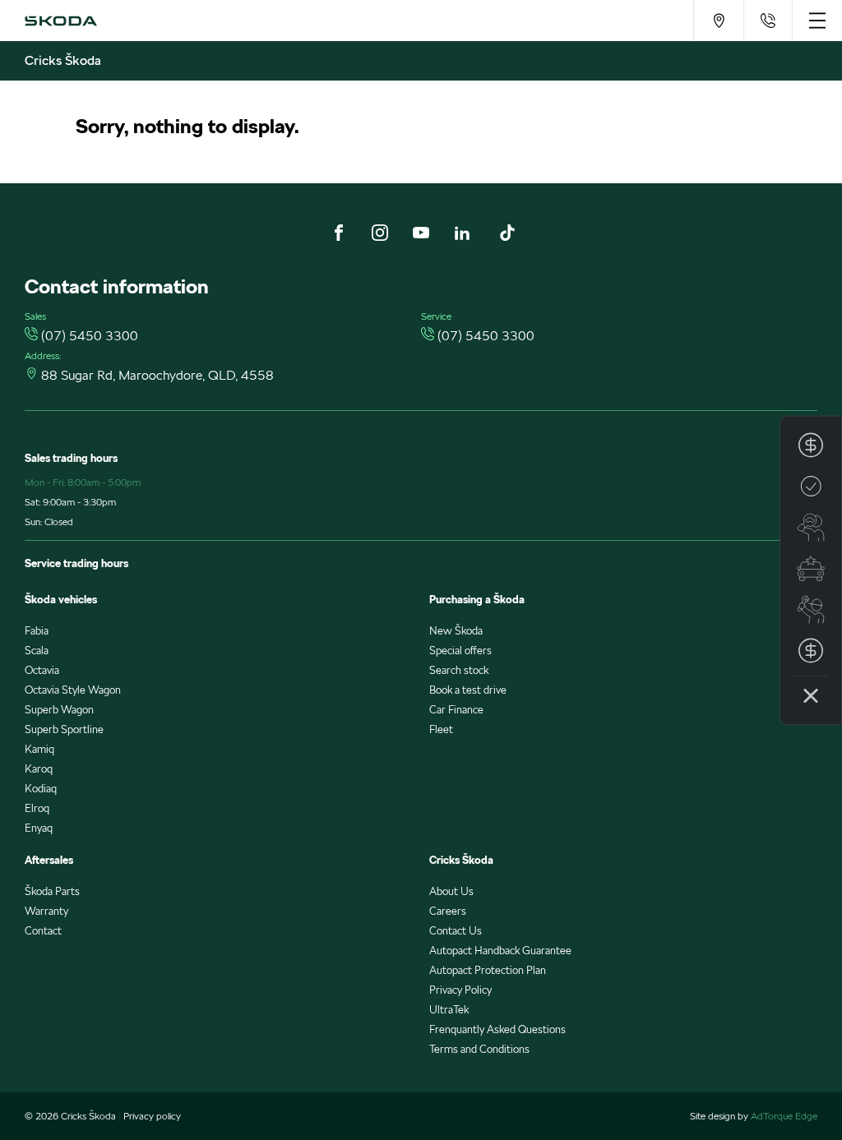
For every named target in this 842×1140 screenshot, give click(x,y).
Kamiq (39, 749)
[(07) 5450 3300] (767, 20)
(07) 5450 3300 (89, 336)
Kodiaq (41, 788)
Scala (37, 650)
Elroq (37, 808)
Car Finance (456, 710)
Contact (43, 931)
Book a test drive (468, 690)
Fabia (37, 631)
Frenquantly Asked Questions (497, 1029)
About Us (451, 891)
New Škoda (456, 631)
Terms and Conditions (479, 1049)
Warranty (46, 911)
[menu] (817, 20)
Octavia (42, 670)
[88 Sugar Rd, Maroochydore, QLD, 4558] (718, 20)
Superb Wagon (59, 710)
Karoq (39, 769)
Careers (447, 911)
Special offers (460, 650)
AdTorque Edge (784, 1116)
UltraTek (449, 1010)
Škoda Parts (52, 891)
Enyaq (39, 828)
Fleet (441, 729)
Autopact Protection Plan (487, 970)
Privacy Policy (460, 990)
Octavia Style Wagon (73, 690)
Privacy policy (152, 1116)
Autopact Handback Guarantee (500, 950)
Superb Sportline (64, 729)
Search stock (458, 670)
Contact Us (455, 931)
